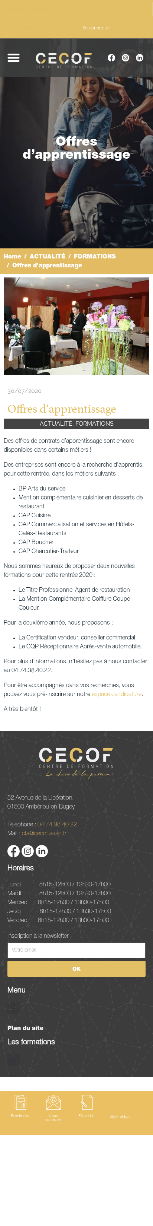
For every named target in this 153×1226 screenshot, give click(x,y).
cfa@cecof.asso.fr (44, 833)
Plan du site (25, 1028)
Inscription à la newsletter (37, 935)
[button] (13, 57)
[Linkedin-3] (140, 58)
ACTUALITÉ (56, 423)
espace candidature (116, 694)
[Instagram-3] (125, 58)
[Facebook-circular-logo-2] (111, 58)
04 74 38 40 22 (57, 824)
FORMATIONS (94, 423)
